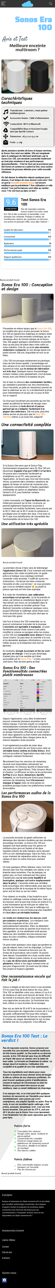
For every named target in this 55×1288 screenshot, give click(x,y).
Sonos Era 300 (44, 328)
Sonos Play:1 (26, 659)
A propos (6, 1258)
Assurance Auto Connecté (13, 1230)
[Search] (50, 3)
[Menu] (3, 3)
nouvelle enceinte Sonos (23, 182)
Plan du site (7, 1252)
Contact (5, 1246)
